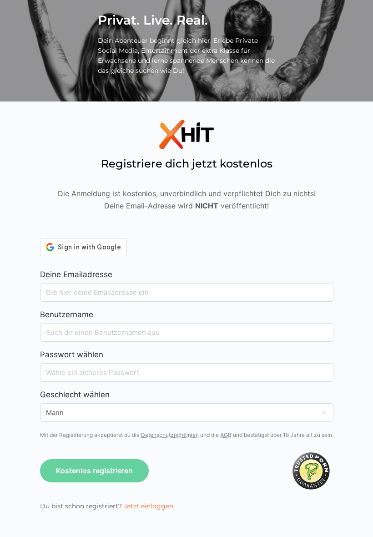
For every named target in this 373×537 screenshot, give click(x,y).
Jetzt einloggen (148, 506)
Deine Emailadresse (76, 274)
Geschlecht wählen (75, 394)
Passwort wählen (71, 354)
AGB (226, 434)
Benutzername (66, 314)
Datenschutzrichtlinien (170, 434)
